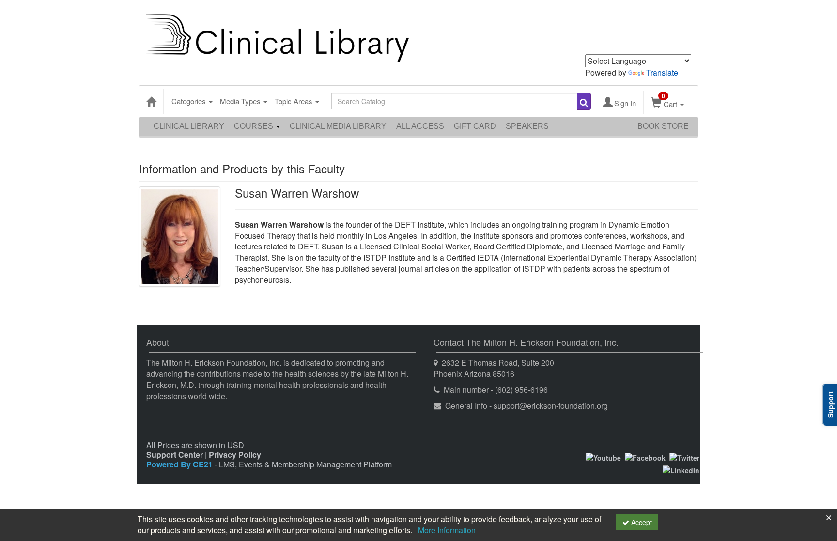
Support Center (174, 454)
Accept (640, 522)
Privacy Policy (235, 454)
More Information (447, 530)
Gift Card (475, 126)
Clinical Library (189, 126)
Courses (254, 126)
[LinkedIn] (681, 469)
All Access (420, 126)
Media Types (241, 101)
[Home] (151, 101)
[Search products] (584, 101)
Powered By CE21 (180, 464)
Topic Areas (294, 101)
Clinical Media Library (338, 126)
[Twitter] (684, 456)
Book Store (663, 126)
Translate (662, 72)
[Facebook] (645, 456)
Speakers (527, 126)
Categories (189, 101)
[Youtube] (603, 456)
